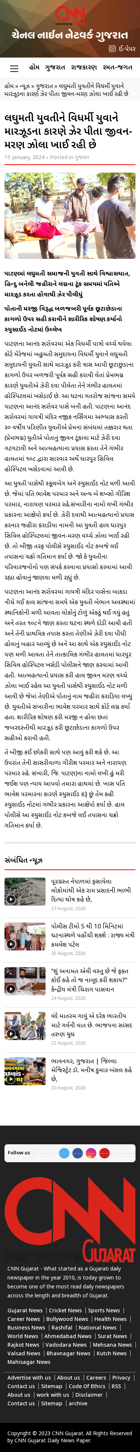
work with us (53, 1395)
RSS (116, 1386)
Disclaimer (89, 1395)
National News (97, 1328)
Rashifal (62, 1328)
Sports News (104, 1311)
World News (22, 1336)
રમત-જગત (118, 67)
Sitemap (51, 1386)
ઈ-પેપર (127, 49)
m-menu (14, 68)
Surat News (112, 1336)
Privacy (121, 1378)
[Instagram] (91, 1153)
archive (78, 1404)
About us (68, 1378)
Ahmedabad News (67, 1336)
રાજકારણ (84, 67)
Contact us (21, 1386)
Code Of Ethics (87, 1386)
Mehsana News (112, 1345)
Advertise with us (29, 1378)
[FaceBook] (77, 1153)
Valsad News (23, 1354)
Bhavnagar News (68, 1354)
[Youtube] (104, 1153)
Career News (23, 1319)
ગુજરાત (55, 67)
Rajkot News (23, 1345)
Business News (26, 1328)
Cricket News (65, 1311)
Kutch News (112, 1354)
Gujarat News (25, 1311)
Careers (96, 1378)
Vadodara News (66, 1345)
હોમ (34, 67)
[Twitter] (64, 1153)
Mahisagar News (28, 1362)
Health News (110, 1319)
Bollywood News (67, 1319)
